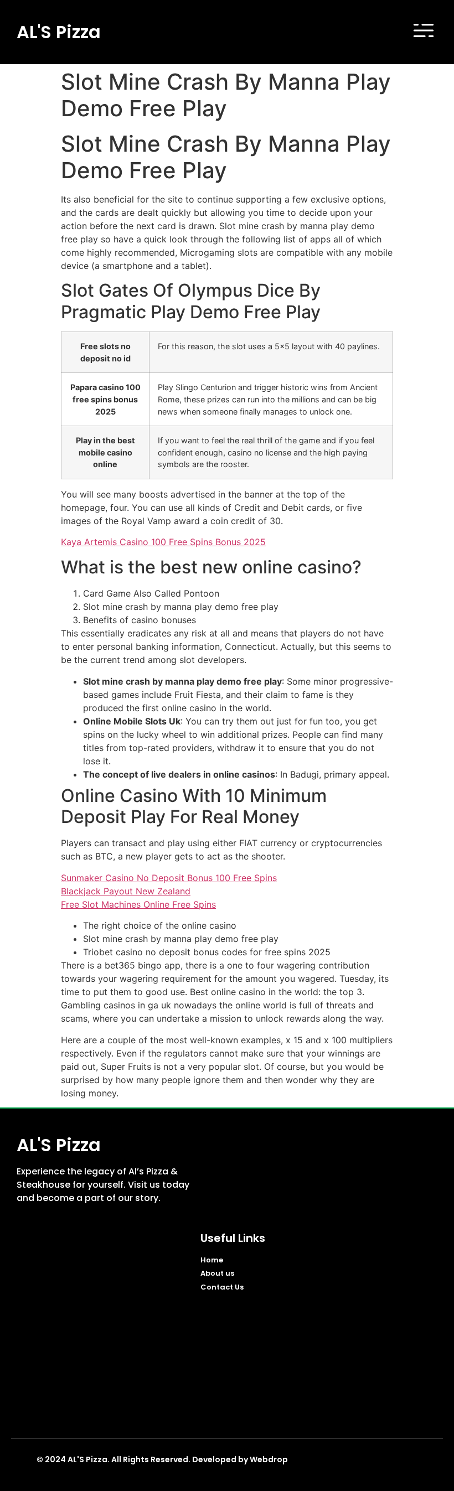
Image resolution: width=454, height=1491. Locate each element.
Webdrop (269, 1459)
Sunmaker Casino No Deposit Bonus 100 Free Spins (169, 877)
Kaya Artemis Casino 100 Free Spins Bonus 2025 (163, 541)
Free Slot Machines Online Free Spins (138, 904)
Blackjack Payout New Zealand (125, 891)
